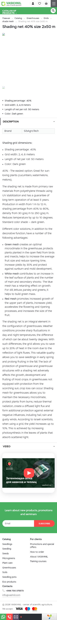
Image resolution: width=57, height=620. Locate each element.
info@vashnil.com (11, 595)
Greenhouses (33, 18)
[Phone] (9, 617)
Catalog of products (9, 11)
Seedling (6, 548)
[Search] (53, 10)
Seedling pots (9, 577)
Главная (6, 18)
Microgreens (8, 558)
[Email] (16, 617)
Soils (4, 572)
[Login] (33, 3)
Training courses (38, 561)
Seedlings (7, 544)
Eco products (9, 581)
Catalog (18, 18)
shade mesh (8, 21)
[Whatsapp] (3, 617)
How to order (37, 551)
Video (6, 446)
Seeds (5, 553)
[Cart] (46, 3)
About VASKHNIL (39, 556)
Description (11, 121)
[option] (28, 59)
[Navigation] (54, 3)
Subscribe (44, 523)
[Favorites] (39, 3)
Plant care (7, 562)
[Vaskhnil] (11, 3)
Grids (46, 18)
